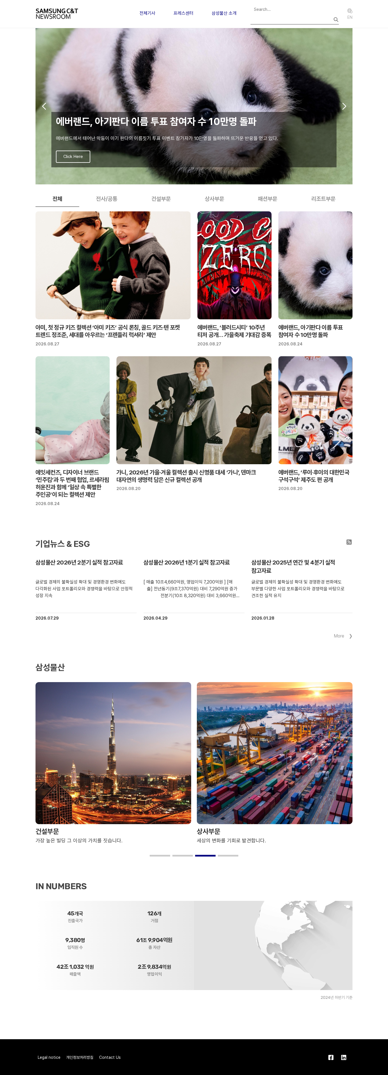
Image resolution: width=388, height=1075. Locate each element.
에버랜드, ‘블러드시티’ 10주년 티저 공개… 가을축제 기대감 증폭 (234, 331)
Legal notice (49, 1057)
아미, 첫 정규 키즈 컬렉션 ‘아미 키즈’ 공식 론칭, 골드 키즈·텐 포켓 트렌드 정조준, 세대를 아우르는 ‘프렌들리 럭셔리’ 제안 (108, 331)
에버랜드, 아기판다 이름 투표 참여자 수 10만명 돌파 (310, 331)
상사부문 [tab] (214, 198)
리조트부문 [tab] (323, 198)
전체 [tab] (57, 198)
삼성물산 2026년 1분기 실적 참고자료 (186, 562)
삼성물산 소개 (224, 13)
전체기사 (147, 13)
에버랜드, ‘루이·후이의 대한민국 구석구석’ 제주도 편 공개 (313, 476)
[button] (185, 178)
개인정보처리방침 (79, 1057)
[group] (194, 106)
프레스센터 (183, 13)
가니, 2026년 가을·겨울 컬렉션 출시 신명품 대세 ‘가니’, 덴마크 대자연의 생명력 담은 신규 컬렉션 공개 (186, 476)
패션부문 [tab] (267, 198)
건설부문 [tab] (161, 198)
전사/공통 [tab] (106, 198)
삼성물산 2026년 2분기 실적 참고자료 (79, 562)
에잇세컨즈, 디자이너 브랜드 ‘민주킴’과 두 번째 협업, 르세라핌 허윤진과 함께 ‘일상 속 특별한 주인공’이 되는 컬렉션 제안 (72, 483)
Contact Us (110, 1057)
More (339, 636)
